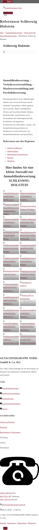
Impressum (11, 523)
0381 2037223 (5, 500)
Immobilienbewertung (14, 33)
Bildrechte (32, 523)
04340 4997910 (6, 493)
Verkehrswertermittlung (11, 393)
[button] (5, 15)
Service (4, 409)
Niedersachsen (12, 151)
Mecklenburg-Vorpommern (10, 432)
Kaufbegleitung (8, 399)
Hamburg (3, 427)
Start (2, 33)
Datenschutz (22, 523)
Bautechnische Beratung (11, 404)
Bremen (10, 158)
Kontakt (3, 523)
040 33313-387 (5, 496)
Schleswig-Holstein (14, 148)
